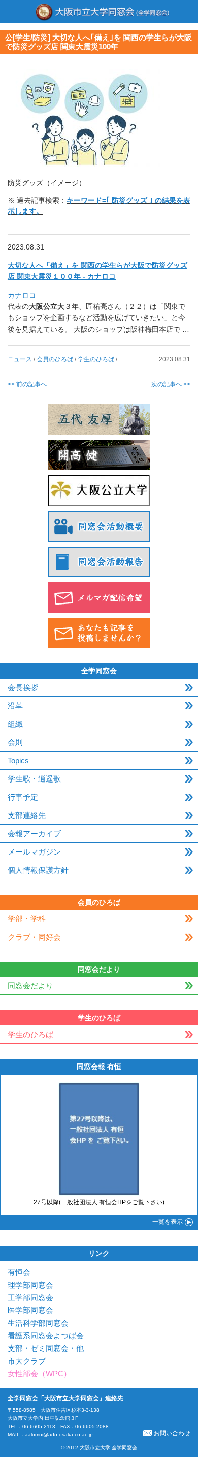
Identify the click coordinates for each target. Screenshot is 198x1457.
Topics (18, 760)
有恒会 (19, 1272)
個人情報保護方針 (38, 870)
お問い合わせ (172, 1433)
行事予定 (23, 797)
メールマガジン (34, 851)
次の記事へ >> (170, 384)
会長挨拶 (23, 687)
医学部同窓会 (30, 1310)
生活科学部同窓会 (38, 1323)
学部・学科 (27, 918)
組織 (15, 724)
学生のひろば (96, 359)
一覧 (167, 1221)
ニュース (20, 359)
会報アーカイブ (34, 833)
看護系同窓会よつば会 (46, 1335)
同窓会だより (30, 985)
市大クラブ (27, 1361)
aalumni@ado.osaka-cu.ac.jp (59, 1434)
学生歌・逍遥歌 (34, 778)
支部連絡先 (27, 815)
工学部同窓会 (30, 1297)
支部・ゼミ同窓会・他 (46, 1348)
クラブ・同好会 (34, 937)
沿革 (15, 705)
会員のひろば (55, 359)
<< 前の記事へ (27, 384)
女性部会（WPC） (39, 1373)
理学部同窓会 (30, 1285)
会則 (15, 742)
